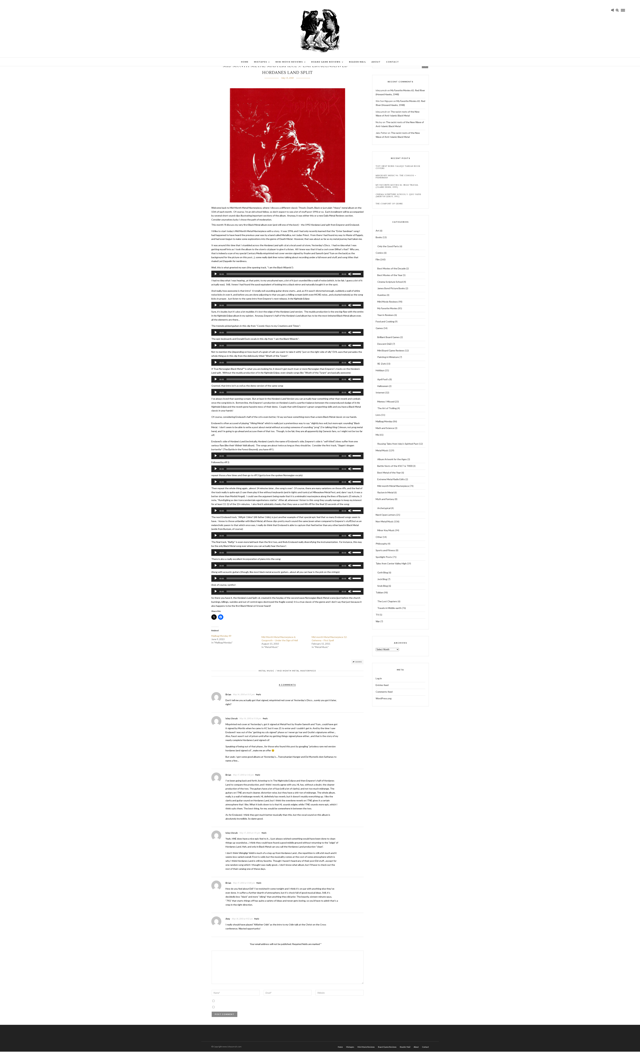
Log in (379, 678)
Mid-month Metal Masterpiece (296, 671)
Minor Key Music (386, 530)
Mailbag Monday (384, 421)
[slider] (357, 274)
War (378, 621)
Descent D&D (384, 343)
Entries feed (382, 685)
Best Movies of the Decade (391, 268)
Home (244, 62)
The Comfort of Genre (389, 204)
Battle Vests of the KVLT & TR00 (394, 465)
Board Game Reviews (325, 62)
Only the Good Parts (388, 246)
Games (379, 328)
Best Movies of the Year (389, 275)
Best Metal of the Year (389, 472)
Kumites (381, 295)
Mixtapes (260, 62)
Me (377, 434)
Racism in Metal (385, 492)
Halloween (382, 386)
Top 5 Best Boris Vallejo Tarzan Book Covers (398, 167)
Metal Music (266, 671)
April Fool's (383, 379)
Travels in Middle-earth (389, 608)
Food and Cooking (385, 321)
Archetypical (383, 508)
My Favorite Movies (387, 308)
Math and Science (385, 428)
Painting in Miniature (388, 357)
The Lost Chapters (387, 601)
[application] (287, 274)
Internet (380, 392)
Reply (258, 694)
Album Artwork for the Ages (392, 459)
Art (377, 230)
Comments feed (384, 691)
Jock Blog (382, 579)
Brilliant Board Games (388, 337)
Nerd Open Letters (386, 514)
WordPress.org (384, 698)
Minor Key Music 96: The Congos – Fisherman (396, 176)
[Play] (215, 274)
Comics (379, 252)
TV (377, 614)
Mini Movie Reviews (289, 62)
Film (378, 259)
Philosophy (381, 543)
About (376, 62)
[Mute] (350, 274)
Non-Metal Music (385, 521)
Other (379, 537)
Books (379, 237)
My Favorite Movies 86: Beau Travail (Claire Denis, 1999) (397, 186)
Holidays (380, 370)
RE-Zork (381, 363)
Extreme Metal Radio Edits (391, 479)
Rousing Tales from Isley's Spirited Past (397, 443)
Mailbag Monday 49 (221, 635)
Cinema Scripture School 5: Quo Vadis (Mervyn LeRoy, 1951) (398, 195)
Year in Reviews (385, 315)
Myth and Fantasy (385, 499)
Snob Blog (382, 585)
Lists (378, 414)
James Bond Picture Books (391, 288)
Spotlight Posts (384, 557)
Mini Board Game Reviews (390, 350)
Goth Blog (382, 572)
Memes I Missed (385, 401)
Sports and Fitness (385, 550)
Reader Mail (357, 62)
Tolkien (379, 592)
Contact (392, 62)
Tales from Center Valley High (391, 563)
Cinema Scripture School (390, 281)
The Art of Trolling (387, 408)
